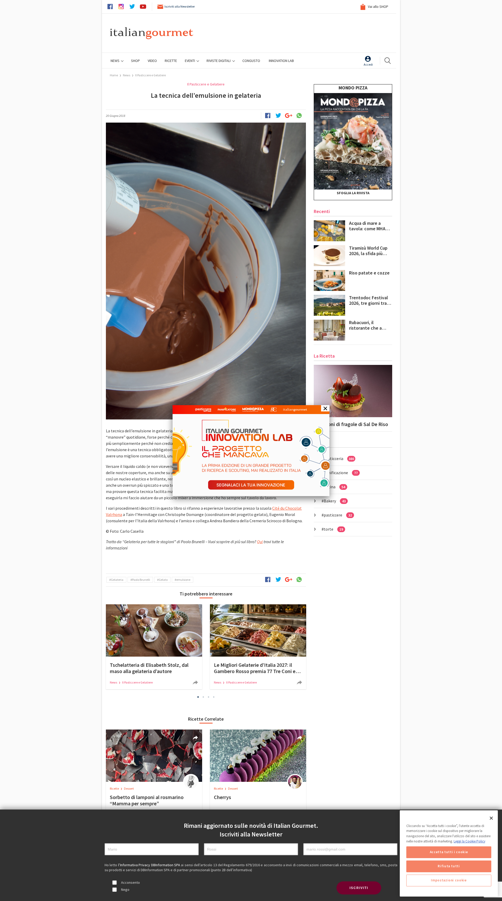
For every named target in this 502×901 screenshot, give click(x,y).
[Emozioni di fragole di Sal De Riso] (353, 391)
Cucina (334, 486)
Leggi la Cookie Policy (469, 841)
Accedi (368, 64)
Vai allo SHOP (377, 6)
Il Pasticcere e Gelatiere (150, 75)
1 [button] (198, 697)
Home (114, 75)
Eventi (190, 60)
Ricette (114, 788)
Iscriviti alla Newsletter (179, 6)
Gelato (163, 580)
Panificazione (341, 472)
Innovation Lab (281, 60)
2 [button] (203, 697)
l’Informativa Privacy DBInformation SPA (149, 865)
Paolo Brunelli (141, 580)
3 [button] (208, 697)
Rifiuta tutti (449, 866)
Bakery (335, 500)
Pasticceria (339, 458)
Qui (260, 541)
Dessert (129, 788)
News (115, 60)
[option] (154, 646)
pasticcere (338, 515)
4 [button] (213, 697)
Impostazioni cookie (448, 880)
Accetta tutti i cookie (449, 852)
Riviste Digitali (219, 60)
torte (333, 529)
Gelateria (117, 580)
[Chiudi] (491, 818)
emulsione (183, 580)
